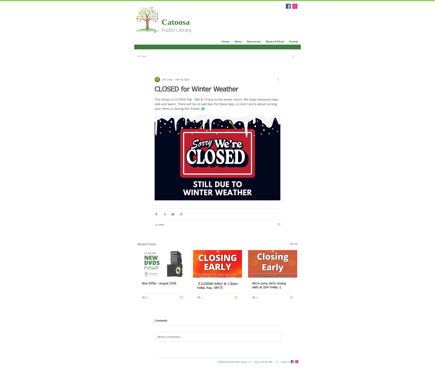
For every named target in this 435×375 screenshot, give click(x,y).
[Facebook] (288, 6)
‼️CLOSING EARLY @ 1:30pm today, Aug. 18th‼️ (217, 285)
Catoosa (176, 22)
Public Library (177, 30)
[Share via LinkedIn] (173, 214)
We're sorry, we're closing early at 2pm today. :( (269, 285)
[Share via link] (181, 214)
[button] (275, 42)
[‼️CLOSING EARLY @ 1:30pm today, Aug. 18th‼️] (217, 264)
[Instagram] (294, 6)
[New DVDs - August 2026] (162, 264)
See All (293, 243)
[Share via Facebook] (156, 214)
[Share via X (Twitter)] (164, 214)
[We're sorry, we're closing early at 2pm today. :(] (272, 264)
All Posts (142, 56)
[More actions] (278, 79)
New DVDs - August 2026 (159, 283)
